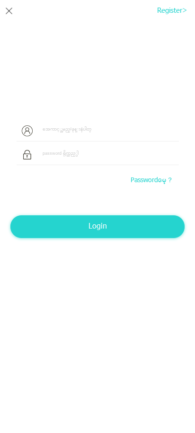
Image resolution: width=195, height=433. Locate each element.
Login (98, 226)
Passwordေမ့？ (152, 181)
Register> (166, 11)
